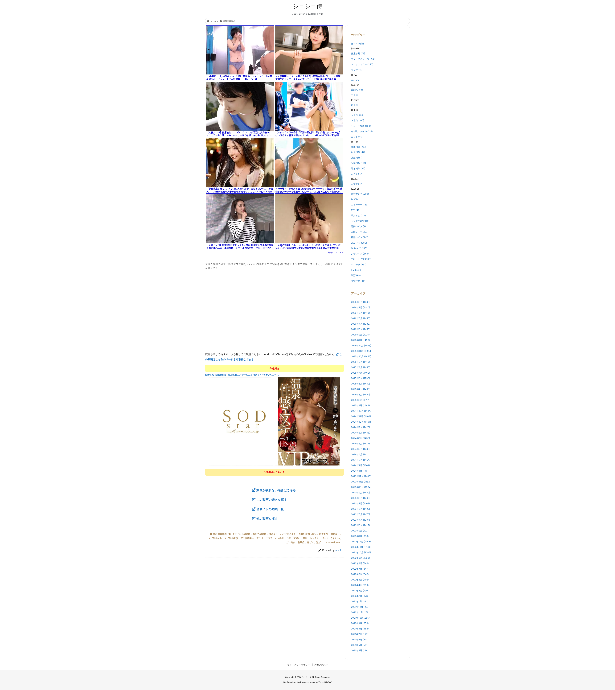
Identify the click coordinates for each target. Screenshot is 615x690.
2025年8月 (360, 367)
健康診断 (358, 53)
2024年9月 (360, 427)
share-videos (333, 542)
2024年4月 (360, 454)
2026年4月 (360, 323)
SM (356, 270)
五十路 (357, 115)
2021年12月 (360, 606)
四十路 (354, 105)
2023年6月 (360, 508)
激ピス (319, 542)
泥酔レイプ (358, 226)
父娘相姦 (358, 157)
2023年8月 (360, 498)
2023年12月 (361, 476)
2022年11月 (361, 547)
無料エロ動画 (229, 21)
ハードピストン (288, 533)
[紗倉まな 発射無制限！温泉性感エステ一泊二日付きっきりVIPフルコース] (274, 421)
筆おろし (358, 215)
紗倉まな (323, 533)
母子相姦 (358, 152)
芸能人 (357, 89)
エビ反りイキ (215, 538)
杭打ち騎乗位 (259, 533)
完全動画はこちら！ (274, 472)
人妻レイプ (360, 253)
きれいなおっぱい (308, 533)
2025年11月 (361, 351)
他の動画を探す (267, 519)
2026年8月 (360, 302)
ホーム (213, 21)
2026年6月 (360, 312)
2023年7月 (360, 503)
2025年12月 (361, 345)
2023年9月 (360, 492)
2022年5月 (360, 579)
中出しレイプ (361, 259)
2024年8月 (360, 432)
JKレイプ (359, 242)
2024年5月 (360, 449)
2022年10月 (361, 552)
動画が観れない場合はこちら (276, 490)
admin (338, 550)
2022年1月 (359, 601)
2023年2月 (360, 530)
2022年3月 (360, 590)
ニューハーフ (360, 204)
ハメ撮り (279, 538)
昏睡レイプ (359, 231)
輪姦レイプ (360, 237)
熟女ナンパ (360, 193)
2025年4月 (360, 389)
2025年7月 (360, 372)
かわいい (335, 538)
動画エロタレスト (335, 252)
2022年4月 (360, 585)
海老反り (273, 533)
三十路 (354, 95)
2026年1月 (360, 340)
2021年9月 (360, 623)
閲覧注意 (358, 280)
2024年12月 (361, 410)
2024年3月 (360, 459)
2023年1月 (360, 536)
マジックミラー (362, 64)
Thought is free (325, 682)
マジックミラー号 (363, 58)
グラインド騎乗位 (241, 533)
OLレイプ (359, 248)
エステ (269, 538)
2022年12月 (361, 541)
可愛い (297, 538)
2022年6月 (360, 574)
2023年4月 (360, 519)
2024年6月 (360, 443)
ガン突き (290, 542)
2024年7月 (360, 438)
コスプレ (355, 79)
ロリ (289, 538)
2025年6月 (360, 378)
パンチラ (358, 264)
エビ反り (335, 533)
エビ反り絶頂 (231, 538)
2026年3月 (360, 329)
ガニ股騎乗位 (247, 538)
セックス (314, 538)
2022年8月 (360, 563)
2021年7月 (359, 634)
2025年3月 (360, 394)
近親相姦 (358, 146)
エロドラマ (356, 136)
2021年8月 (360, 628)
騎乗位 (301, 542)
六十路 (357, 120)
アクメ (259, 538)
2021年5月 (359, 645)
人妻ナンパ (356, 183)
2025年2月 (360, 400)
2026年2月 (360, 334)
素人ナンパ (356, 173)
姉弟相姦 (358, 168)
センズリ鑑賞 (360, 221)
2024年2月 (360, 465)
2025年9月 (360, 361)
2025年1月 (360, 405)
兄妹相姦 (358, 163)
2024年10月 (361, 421)
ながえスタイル (362, 131)
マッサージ (356, 69)
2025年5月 (360, 383)
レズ (355, 199)
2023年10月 (361, 487)
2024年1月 (360, 470)
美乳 (305, 538)
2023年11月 (360, 481)
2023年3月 (360, 525)
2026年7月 (360, 307)
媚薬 (356, 275)
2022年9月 (360, 557)
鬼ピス (310, 542)
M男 (355, 210)
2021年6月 (360, 639)
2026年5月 (360, 318)
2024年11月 (361, 416)
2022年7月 (360, 568)
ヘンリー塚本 (361, 125)
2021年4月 (359, 650)
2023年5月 (360, 514)
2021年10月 (360, 617)
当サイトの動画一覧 (270, 509)
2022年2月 (360, 596)
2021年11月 (360, 612)
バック (324, 538)
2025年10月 (361, 356)
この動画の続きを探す (271, 500)
